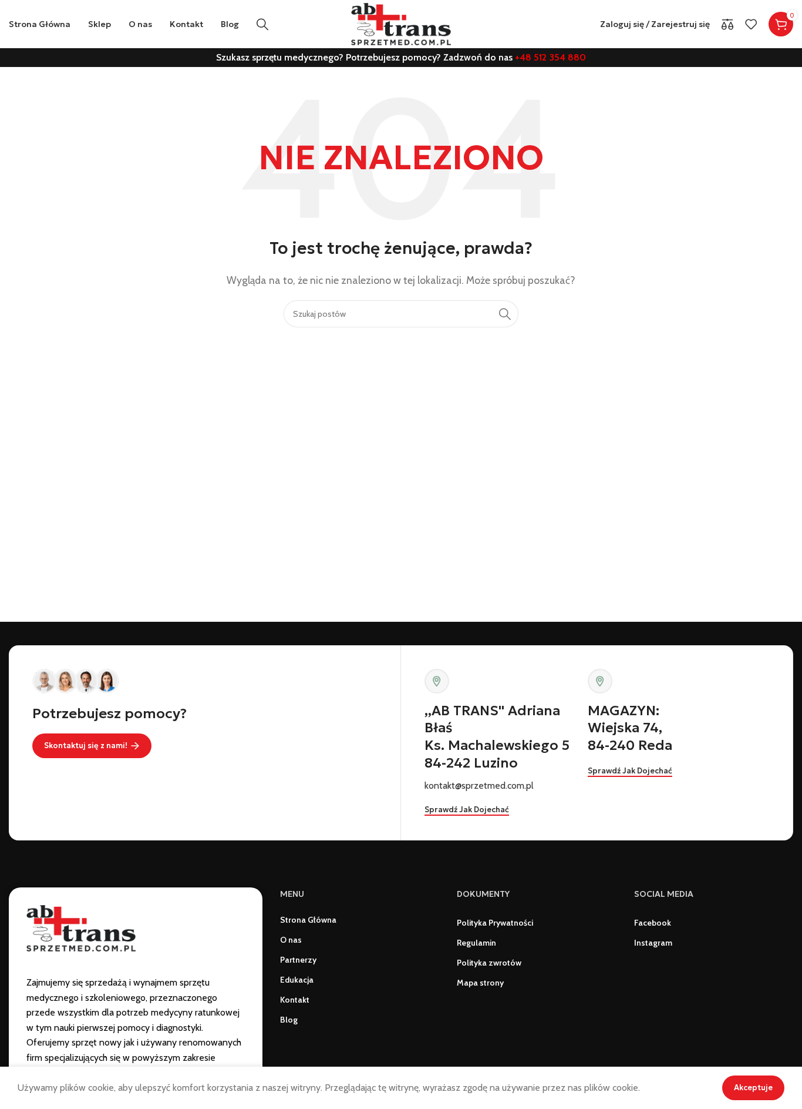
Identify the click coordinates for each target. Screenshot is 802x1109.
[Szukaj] (262, 24)
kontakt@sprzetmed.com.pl (479, 785)
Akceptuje (753, 1088)
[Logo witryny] (401, 23)
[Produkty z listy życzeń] (751, 24)
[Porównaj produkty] (727, 24)
